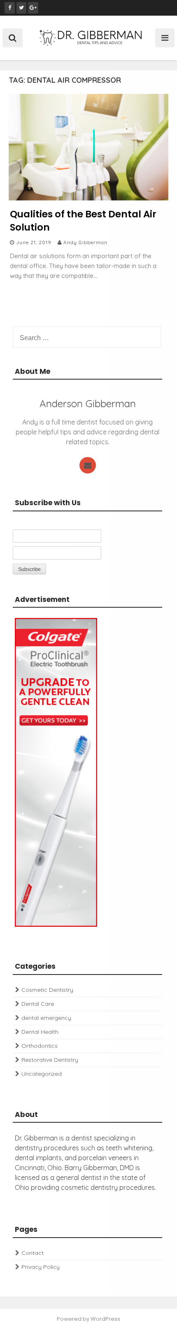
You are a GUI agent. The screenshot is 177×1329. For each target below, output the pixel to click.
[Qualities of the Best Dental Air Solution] (88, 198)
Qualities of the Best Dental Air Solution (83, 221)
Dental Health (39, 1031)
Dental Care (37, 1003)
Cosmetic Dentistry (47, 989)
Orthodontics (39, 1045)
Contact (32, 1253)
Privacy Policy (40, 1267)
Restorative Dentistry (49, 1059)
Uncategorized (41, 1073)
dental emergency (46, 1017)
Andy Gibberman (85, 242)
